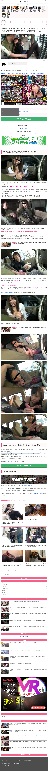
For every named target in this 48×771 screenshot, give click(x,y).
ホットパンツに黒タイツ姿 (7, 292)
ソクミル (13, 461)
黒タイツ (24, 582)
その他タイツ (24, 592)
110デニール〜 (4, 500)
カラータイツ (25, 595)
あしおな (4, 716)
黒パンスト (24, 590)
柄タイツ (25, 594)
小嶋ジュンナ (25, 111)
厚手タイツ (16, 500)
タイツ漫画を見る (24, 636)
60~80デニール (25, 586)
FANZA (8, 461)
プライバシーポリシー (7, 765)
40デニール (25, 584)
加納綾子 (20, 111)
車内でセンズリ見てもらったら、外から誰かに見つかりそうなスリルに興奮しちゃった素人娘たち (23, 73)
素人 (20, 500)
